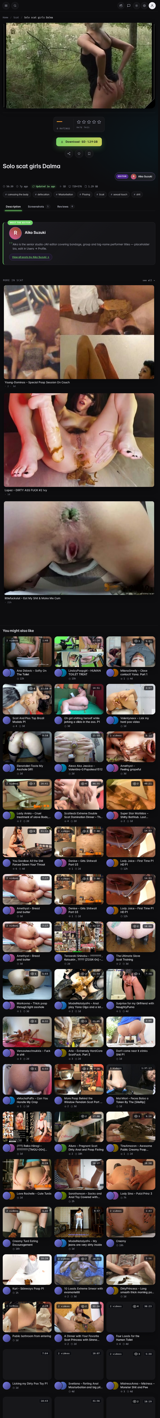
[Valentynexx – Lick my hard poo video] (130, 706)
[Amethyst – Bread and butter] (27, 896)
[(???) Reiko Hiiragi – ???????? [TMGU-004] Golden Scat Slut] (27, 1134)
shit (138, 194)
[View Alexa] (63, 768)
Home (5, 17)
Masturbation (66, 194)
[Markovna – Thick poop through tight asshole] (27, 991)
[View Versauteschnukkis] (11, 1053)
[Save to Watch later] (47, 641)
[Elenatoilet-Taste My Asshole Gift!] (27, 753)
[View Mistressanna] (114, 1386)
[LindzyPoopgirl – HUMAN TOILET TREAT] (78, 658)
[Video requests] (120, 5)
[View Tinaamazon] (114, 1148)
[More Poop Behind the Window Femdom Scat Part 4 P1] (78, 1086)
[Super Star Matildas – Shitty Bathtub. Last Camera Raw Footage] (130, 801)
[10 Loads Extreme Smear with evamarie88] (78, 1276)
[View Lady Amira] (11, 815)
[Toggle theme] (136, 5)
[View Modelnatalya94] (63, 1005)
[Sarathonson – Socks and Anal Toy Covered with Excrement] (78, 1181)
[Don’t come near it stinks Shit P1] (130, 1039)
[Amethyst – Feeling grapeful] (130, 753)
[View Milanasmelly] (114, 673)
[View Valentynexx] (114, 720)
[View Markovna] (11, 1005)
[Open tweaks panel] (144, 5)
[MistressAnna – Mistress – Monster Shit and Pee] (130, 1371)
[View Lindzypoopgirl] (63, 673)
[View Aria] (63, 1053)
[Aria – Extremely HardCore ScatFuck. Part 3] (78, 1039)
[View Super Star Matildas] (114, 815)
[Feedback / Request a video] (128, 5)
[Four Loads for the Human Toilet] (130, 1324)
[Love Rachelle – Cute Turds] (27, 1179)
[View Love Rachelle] (11, 1196)
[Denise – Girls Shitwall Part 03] (78, 849)
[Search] (15, 5)
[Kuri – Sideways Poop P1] (27, 1274)
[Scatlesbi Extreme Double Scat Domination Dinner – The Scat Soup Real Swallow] (78, 801)
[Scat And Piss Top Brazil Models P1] (27, 706)
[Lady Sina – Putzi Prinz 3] (130, 1179)
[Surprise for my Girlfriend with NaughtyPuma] (130, 991)
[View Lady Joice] (114, 863)
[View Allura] (63, 1148)
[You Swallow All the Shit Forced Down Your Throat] (27, 849)
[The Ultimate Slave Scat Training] (130, 944)
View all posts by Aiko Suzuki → (30, 257)
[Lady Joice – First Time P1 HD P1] (130, 849)
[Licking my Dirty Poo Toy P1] (27, 1369)
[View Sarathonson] (63, 1196)
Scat (16, 17)
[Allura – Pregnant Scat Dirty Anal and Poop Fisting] (78, 1134)
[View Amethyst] (114, 768)
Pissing (86, 194)
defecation (43, 194)
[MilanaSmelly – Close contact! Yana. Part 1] (130, 658)
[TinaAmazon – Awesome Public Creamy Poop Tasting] (130, 1134)
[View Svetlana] (63, 1386)
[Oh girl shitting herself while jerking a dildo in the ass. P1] (78, 706)
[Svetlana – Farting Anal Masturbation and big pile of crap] (78, 1371)
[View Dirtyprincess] (114, 1291)
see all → (149, 280)
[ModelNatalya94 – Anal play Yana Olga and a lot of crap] (78, 991)
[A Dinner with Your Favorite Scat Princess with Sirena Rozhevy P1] (78, 1324)
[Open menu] (6, 5)
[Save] (89, 153)
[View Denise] (63, 863)
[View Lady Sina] (114, 1196)
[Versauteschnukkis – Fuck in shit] (27, 1039)
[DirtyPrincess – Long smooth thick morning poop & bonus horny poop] (130, 1276)
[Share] (69, 153)
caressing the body (18, 194)
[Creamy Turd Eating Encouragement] (27, 1229)
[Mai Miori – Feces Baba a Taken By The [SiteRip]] (130, 1086)
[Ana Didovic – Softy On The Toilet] (27, 658)
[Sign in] (152, 5)
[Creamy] (130, 1227)
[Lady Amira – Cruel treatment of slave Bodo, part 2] (27, 801)
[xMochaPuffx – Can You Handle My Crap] (27, 1086)
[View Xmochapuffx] (11, 1100)
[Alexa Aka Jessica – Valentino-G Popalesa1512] (78, 753)
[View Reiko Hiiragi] (11, 1148)
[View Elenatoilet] (11, 768)
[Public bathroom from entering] (27, 1322)
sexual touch (120, 194)
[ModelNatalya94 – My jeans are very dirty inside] (78, 1229)
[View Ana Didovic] (11, 673)
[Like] (79, 153)
